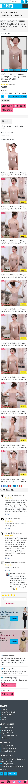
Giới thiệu (4, 709)
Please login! (11, 603)
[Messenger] (14, 773)
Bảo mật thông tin (7, 730)
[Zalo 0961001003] (10, 773)
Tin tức (3, 717)
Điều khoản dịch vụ (7, 728)
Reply (8, 514)
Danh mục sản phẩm (10, 12)
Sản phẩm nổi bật (6, 714)
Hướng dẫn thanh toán (8, 748)
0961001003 (8, 106)
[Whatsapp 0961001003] (5, 773)
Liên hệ (3, 720)
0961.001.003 (8, 694)
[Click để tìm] (22, 1)
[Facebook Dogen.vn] (1, 773)
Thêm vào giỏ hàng (20, 97)
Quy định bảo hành (7, 733)
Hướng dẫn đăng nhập (8, 751)
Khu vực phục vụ (6, 738)
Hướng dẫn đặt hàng (7, 746)
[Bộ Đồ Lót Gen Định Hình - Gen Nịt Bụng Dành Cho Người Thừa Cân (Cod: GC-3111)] (14, 169)
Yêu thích (6, 100)
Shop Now (14, 618)
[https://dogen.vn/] (1, 12)
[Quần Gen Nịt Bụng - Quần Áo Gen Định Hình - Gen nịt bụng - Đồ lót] (6, 6)
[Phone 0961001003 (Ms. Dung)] (8, 782)
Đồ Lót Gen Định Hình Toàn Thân (12, 15)
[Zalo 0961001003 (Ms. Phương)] (14, 782)
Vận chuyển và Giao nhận (9, 735)
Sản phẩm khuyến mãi (8, 712)
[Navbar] (25, 6)
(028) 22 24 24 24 (10, 685)
